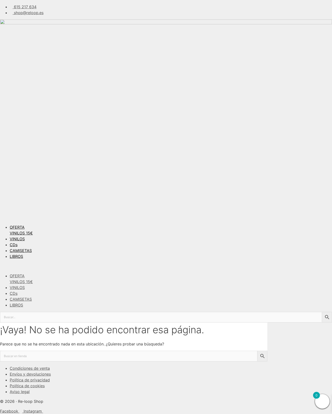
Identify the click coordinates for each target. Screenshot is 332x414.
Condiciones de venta (30, 368)
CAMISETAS (21, 250)
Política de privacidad (30, 380)
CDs (13, 244)
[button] (166, 266)
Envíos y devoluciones (30, 374)
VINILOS (17, 238)
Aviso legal (20, 391)
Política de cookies (27, 385)
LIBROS (16, 256)
